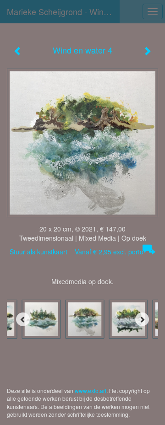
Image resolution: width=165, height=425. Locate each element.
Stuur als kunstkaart (76, 251)
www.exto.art (90, 390)
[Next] (142, 319)
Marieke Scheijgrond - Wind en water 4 (63, 11)
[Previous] (23, 319)
